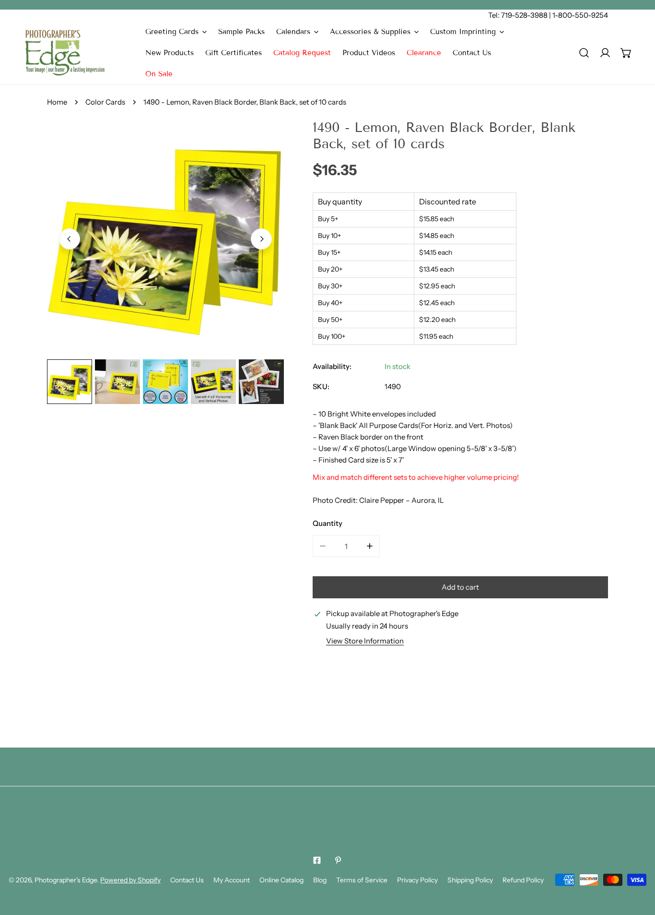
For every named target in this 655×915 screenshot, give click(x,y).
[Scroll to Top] (637, 864)
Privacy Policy (417, 880)
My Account (231, 880)
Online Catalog (281, 880)
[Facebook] (317, 860)
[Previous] (69, 239)
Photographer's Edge (66, 880)
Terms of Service (361, 880)
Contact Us (187, 880)
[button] (176, 31)
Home (57, 102)
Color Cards (105, 102)
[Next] (261, 239)
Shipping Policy (470, 880)
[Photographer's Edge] (64, 52)
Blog (320, 880)
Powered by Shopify (130, 880)
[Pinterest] (338, 860)
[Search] (584, 52)
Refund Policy (523, 880)
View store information (365, 641)
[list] (165, 237)
